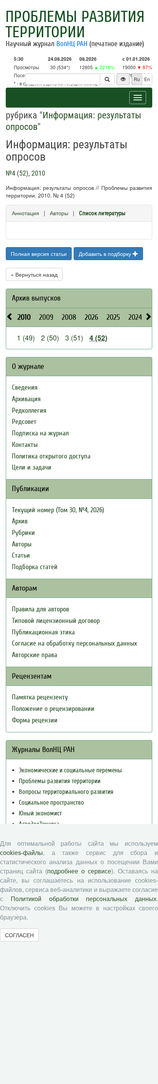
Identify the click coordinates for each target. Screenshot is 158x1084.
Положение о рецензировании (53, 709)
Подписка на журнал (40, 433)
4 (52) (98, 338)
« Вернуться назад (34, 274)
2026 (91, 317)
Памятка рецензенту (40, 697)
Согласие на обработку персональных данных (74, 643)
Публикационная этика (43, 632)
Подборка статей (35, 567)
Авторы (59, 213)
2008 (69, 317)
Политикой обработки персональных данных (83, 899)
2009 (46, 317)
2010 (24, 317)
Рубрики (23, 533)
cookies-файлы (21, 853)
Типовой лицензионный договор (56, 621)
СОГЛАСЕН (19, 935)
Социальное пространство (51, 802)
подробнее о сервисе (79, 871)
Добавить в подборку (106, 253)
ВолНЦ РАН (71, 44)
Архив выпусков (36, 298)
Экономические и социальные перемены (70, 770)
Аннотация (25, 213)
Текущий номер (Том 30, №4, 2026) (58, 510)
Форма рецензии (35, 720)
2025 (113, 317)
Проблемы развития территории (75, 25)
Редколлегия (29, 411)
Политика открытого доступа (51, 456)
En (147, 79)
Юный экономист (40, 813)
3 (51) (74, 337)
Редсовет (24, 422)
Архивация (26, 399)
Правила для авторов (40, 609)
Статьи (21, 555)
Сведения (25, 387)
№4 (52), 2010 (25, 173)
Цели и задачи (31, 467)
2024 (135, 317)
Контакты (25, 445)
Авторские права (34, 655)
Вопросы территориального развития (66, 791)
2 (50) (50, 337)
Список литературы (102, 213)
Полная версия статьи (39, 253)
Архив (20, 521)
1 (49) (26, 337)
